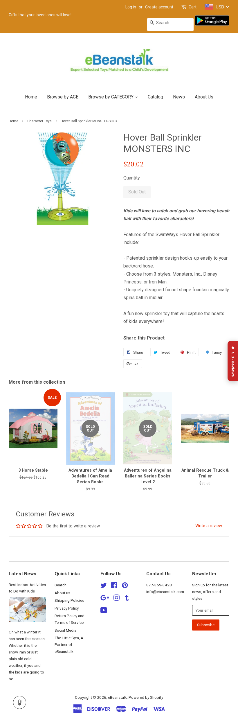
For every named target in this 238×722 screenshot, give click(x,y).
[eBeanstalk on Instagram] (116, 599)
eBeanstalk (117, 697)
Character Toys (39, 121)
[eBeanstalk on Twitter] (103, 586)
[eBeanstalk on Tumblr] (127, 599)
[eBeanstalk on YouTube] (103, 611)
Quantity (131, 178)
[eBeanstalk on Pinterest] (125, 586)
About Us (204, 97)
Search (60, 585)
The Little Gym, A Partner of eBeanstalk (69, 644)
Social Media (65, 630)
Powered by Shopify (146, 697)
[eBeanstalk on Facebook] (114, 586)
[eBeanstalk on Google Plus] (104, 599)
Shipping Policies (69, 600)
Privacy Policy (67, 608)
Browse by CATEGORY (111, 97)
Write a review (208, 525)
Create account (159, 7)
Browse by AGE (62, 97)
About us (62, 592)
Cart (192, 7)
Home (31, 97)
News (179, 97)
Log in (130, 7)
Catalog (155, 97)
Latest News (22, 573)
